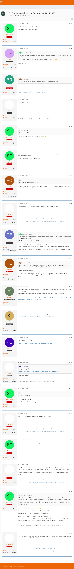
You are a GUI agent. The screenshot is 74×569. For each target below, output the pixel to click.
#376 (70, 413)
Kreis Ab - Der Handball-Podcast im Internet (44, 218)
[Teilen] (72, 19)
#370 (70, 258)
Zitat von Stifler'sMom (26, 52)
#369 (70, 230)
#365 (70, 126)
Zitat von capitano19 (26, 495)
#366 (70, 151)
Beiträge (5, 41)
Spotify (54, 221)
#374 (70, 362)
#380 (70, 533)
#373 (70, 337)
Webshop (48, 221)
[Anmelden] (68, 2)
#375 (70, 388)
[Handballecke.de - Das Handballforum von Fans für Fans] (1, 1)
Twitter (35, 221)
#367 (70, 175)
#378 (70, 464)
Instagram (41, 221)
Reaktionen (5, 39)
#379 (70, 491)
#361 (70, 23)
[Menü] (72, 1)
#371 (70, 286)
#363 (70, 75)
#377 (70, 440)
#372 (70, 311)
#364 (70, 99)
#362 (70, 48)
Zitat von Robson (25, 366)
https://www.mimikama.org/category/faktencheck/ (32, 92)
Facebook (28, 221)
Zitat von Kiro (24, 130)
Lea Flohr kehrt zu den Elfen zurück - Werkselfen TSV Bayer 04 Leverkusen (36, 316)
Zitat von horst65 (25, 79)
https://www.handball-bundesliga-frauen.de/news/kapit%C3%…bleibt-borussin (38, 371)
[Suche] (64, 1)
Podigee (60, 221)
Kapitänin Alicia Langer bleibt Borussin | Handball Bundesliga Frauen (35, 343)
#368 (70, 203)
